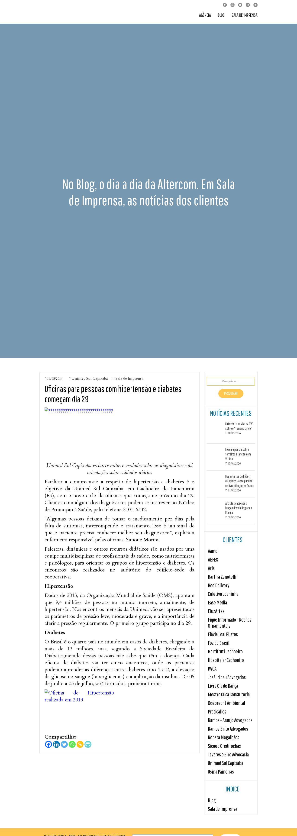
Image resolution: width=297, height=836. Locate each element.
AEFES (213, 559)
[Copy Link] (80, 744)
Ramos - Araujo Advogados (230, 720)
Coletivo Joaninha (223, 594)
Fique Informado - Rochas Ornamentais (229, 623)
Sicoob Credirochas (224, 746)
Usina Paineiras (221, 771)
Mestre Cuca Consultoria (229, 694)
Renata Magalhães (223, 737)
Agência (205, 15)
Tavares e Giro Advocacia (228, 754)
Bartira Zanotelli (222, 577)
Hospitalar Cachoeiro (226, 660)
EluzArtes (216, 611)
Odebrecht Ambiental (226, 703)
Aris (211, 568)
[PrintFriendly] (87, 744)
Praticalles (217, 711)
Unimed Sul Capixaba (225, 763)
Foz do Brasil (218, 643)
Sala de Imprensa (245, 15)
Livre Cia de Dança (223, 686)
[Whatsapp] (72, 744)
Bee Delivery (218, 585)
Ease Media (217, 602)
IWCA (212, 668)
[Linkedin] (56, 744)
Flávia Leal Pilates (223, 634)
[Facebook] (48, 744)
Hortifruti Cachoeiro (225, 651)
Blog (221, 15)
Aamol (213, 551)
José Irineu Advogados (227, 677)
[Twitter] (64, 744)
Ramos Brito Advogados (228, 729)
